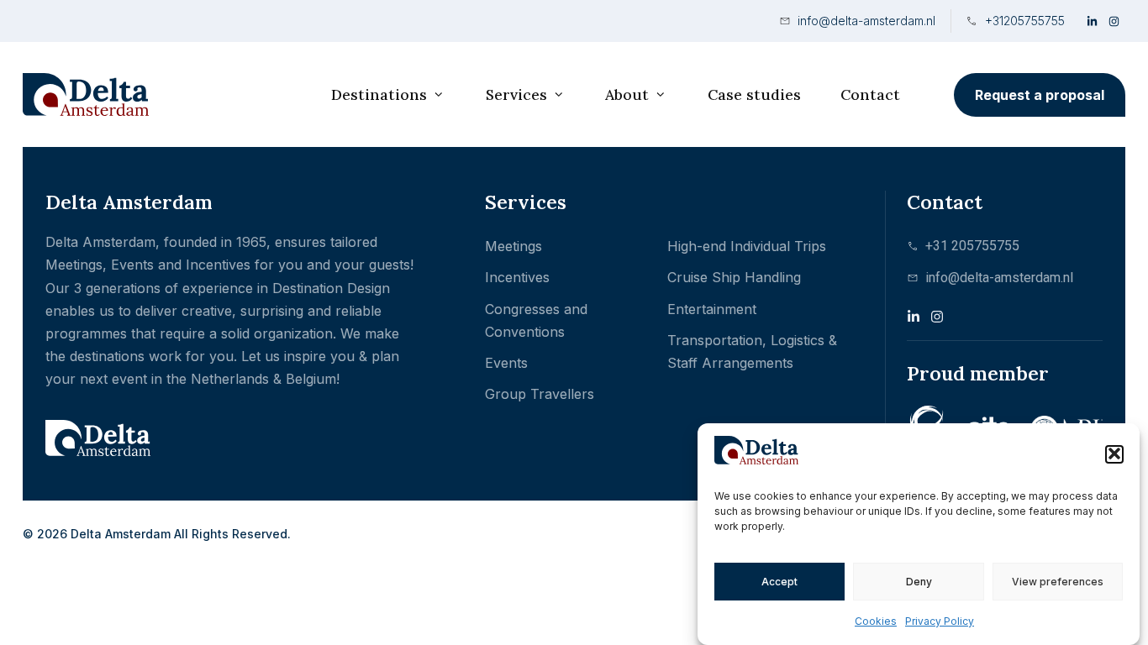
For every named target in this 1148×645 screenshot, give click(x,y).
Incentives (517, 277)
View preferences (1057, 580)
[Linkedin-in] (1092, 21)
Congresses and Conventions (536, 320)
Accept (779, 580)
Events (506, 362)
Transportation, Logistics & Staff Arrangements (752, 351)
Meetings (513, 246)
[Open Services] (558, 94)
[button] (1114, 453)
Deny (919, 580)
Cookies (876, 621)
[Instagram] (1114, 21)
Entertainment (711, 309)
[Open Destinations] (438, 94)
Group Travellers (539, 393)
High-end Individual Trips (746, 246)
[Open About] (660, 94)
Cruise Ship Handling (734, 277)
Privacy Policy (939, 621)
